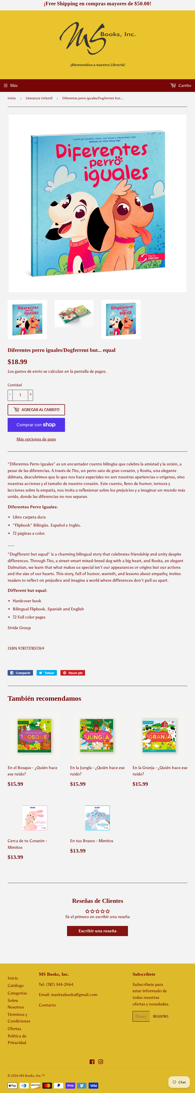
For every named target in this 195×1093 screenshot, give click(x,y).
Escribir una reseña (97, 930)
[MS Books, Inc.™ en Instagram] (100, 1062)
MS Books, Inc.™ (32, 1076)
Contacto (47, 1005)
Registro (160, 1016)
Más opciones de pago (36, 439)
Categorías (17, 993)
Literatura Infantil (39, 98)
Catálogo (16, 985)
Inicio (12, 98)
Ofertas (14, 1028)
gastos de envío (28, 371)
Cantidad (15, 385)
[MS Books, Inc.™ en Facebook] (92, 1062)
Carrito (184, 85)
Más (14, 85)
